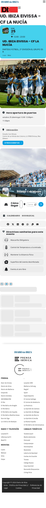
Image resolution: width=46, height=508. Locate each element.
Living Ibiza (28, 472)
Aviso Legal (6, 486)
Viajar (3, 459)
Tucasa (26, 459)
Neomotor (27, 450)
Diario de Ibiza (6, 386)
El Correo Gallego (30, 399)
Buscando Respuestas (31, 469)
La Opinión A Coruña (31, 418)
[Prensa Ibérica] (23, 359)
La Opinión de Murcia (31, 415)
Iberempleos (28, 447)
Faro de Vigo (5, 418)
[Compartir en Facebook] (8, 224)
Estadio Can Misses (9, 134)
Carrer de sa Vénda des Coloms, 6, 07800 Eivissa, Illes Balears (21, 137)
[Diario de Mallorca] (23, 352)
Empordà (4, 393)
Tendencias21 (28, 434)
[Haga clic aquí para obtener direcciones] (40, 204)
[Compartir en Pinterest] (23, 224)
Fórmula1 (27, 440)
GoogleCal (28, 216)
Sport (26, 393)
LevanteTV (4, 434)
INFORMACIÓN (6, 399)
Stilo (2, 456)
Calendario (13, 216)
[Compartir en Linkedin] (18, 224)
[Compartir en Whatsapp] (28, 224)
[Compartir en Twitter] (13, 224)
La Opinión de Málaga (31, 412)
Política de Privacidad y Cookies (19, 486)
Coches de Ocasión (30, 456)
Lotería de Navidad (30, 453)
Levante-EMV (28, 383)
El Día (3, 402)
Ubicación (12, 130)
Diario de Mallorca (7, 389)
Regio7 (26, 389)
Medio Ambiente (29, 437)
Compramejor (28, 443)
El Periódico (5, 409)
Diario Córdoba (6, 396)
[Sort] (11, 284)
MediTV (3, 440)
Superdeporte (29, 396)
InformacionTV (6, 437)
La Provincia (28, 405)
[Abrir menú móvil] (44, 2)
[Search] (2, 284)
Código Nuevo (28, 463)
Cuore (3, 450)
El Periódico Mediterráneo (10, 415)
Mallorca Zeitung (30, 386)
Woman (3, 453)
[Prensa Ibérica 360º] (23, 369)
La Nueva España (30, 422)
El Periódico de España (9, 412)
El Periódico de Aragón (9, 405)
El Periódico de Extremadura (34, 425)
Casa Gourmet (29, 466)
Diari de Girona (6, 383)
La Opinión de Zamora (31, 409)
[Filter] (6, 284)
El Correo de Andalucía (32, 402)
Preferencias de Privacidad (36, 486)
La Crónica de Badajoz (9, 422)
